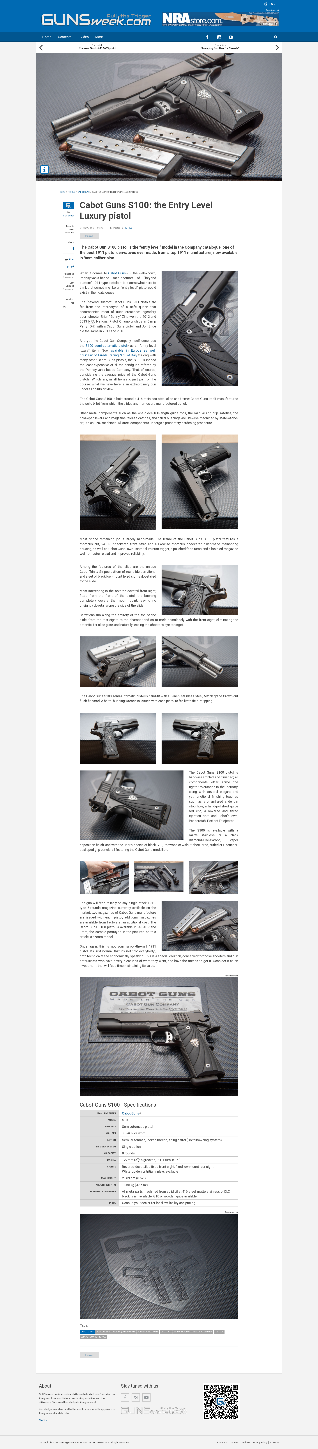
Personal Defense (202, 1332)
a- (68, 267)
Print (71, 259)
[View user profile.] (68, 205)
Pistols (128, 228)
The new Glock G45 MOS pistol (97, 48)
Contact (234, 1442)
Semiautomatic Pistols (93, 1337)
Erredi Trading (182, 1332)
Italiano (89, 236)
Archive (246, 1442)
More (99, 37)
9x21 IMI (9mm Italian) (123, 1332)
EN (271, 4)
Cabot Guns (118, 273)
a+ (72, 266)
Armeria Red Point (148, 1332)
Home (46, 37)
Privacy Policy (260, 1442)
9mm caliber (103, 1332)
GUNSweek (68, 215)
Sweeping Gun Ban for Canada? (220, 48)
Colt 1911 (166, 1332)
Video (84, 37)
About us (222, 1442)
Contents (65, 37)
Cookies (274, 1442)
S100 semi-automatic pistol (107, 346)
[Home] (96, 18)
